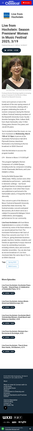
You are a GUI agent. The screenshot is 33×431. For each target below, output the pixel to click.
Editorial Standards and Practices (15, 395)
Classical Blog (8, 402)
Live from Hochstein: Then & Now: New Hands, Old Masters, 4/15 (15, 346)
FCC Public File (8, 405)
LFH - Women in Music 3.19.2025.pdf (15, 157)
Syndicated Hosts (10, 388)
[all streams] (30, 428)
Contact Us (7, 403)
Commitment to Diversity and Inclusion (14, 392)
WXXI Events (12, 266)
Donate (27, 3)
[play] (3, 429)
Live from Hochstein (17, 16)
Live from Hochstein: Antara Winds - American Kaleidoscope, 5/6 (15, 302)
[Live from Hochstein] (7, 16)
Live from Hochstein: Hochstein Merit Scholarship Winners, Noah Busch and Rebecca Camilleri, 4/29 (16, 317)
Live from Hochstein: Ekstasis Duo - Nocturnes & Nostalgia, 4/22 (15, 332)
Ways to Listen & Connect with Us (15, 385)
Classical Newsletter (11, 400)
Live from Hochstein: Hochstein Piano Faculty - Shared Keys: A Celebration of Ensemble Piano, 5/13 (16, 287)
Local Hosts (8, 386)
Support (6, 390)
